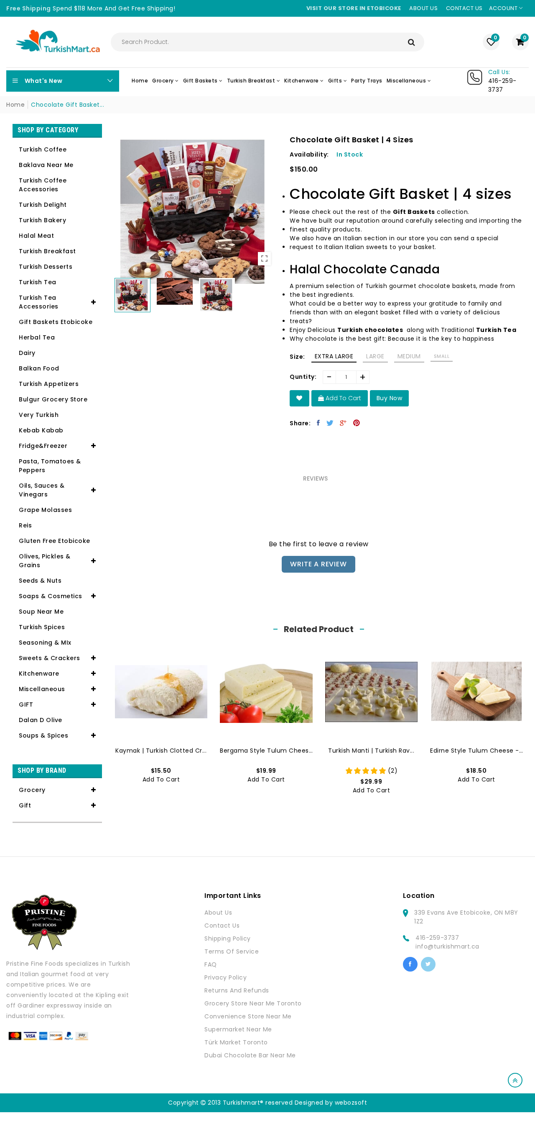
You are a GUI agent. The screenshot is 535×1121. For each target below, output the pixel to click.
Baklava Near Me (46, 165)
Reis (25, 525)
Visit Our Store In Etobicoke (353, 8)
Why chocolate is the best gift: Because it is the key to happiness (392, 338)
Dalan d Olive (40, 720)
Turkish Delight (43, 205)
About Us (218, 912)
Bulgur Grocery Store (53, 399)
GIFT (26, 704)
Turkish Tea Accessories (39, 302)
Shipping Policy (227, 938)
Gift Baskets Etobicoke (55, 322)
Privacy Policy (225, 977)
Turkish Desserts (45, 266)
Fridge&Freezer (43, 446)
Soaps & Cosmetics (50, 596)
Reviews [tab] (315, 478)
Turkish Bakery (42, 220)
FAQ (210, 964)
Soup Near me (41, 611)
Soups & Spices (43, 735)
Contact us (464, 8)
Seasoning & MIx (45, 642)
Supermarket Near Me (238, 1029)
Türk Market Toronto (236, 1042)
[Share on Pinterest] (356, 423)
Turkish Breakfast (47, 251)
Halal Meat (36, 235)
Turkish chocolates (370, 330)
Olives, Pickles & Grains (45, 560)
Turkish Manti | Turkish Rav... (371, 750)
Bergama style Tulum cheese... (266, 750)
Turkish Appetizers (49, 384)
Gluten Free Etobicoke (54, 541)
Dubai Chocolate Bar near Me (250, 1055)
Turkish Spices (42, 627)
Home (15, 104)
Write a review (318, 564)
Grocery (32, 790)
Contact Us (221, 925)
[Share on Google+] (343, 423)
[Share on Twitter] (330, 423)
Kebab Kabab (41, 430)
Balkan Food (39, 368)
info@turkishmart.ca (447, 946)
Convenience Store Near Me (248, 1016)
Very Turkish (39, 415)
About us (423, 8)
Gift (25, 805)
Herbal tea (37, 337)
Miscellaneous (42, 689)
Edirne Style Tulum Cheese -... (476, 750)
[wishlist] (299, 398)
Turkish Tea (37, 282)
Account (504, 8)
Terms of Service (231, 951)
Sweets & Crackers (49, 658)
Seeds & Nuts (40, 580)
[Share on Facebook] (318, 423)
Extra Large (334, 356)
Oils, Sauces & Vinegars (41, 490)
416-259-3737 (437, 937)
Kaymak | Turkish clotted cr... (160, 750)
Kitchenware (39, 673)
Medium (409, 356)
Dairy (27, 353)
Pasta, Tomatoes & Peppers (50, 465)
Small (442, 356)
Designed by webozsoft (331, 1102)
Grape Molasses (45, 510)
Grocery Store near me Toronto (253, 1003)
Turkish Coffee (42, 149)
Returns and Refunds (236, 990)
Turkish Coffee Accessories (42, 184)
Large (375, 356)
